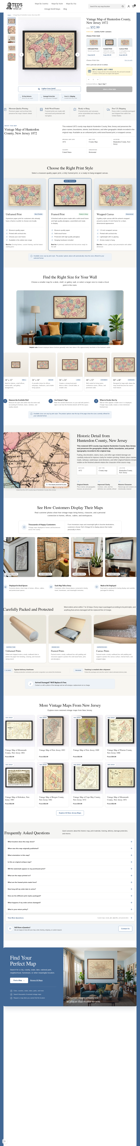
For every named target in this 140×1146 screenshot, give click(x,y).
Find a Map (19, 980)
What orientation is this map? (19, 855)
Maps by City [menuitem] (71, 3)
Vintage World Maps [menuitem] (52, 9)
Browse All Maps (36, 980)
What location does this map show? (21, 842)
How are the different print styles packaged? (24, 896)
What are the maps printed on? (19, 875)
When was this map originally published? (23, 848)
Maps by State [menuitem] (57, 3)
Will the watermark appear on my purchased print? (26, 869)
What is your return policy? (18, 909)
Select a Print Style (109, 89)
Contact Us (125, 929)
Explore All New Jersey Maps (70, 813)
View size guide (128, 60)
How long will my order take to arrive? (22, 889)
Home (9, 15)
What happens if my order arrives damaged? (24, 902)
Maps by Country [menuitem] (41, 3)
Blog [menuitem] (65, 9)
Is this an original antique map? (20, 862)
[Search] (122, 6)
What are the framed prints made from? (22, 882)
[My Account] (129, 6)
